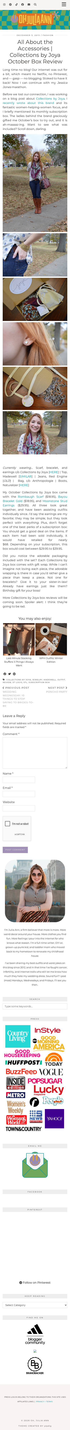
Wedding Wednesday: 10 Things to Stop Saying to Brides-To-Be (18, 696)
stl (25, 682)
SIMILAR (26, 476)
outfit (61, 680)
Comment (11, 734)
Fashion (48, 35)
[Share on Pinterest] (14, 674)
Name (8, 773)
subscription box (39, 682)
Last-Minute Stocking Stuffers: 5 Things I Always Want (19, 662)
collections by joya (18, 680)
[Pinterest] (10, 4)
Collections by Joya (50, 98)
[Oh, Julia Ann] (35, 17)
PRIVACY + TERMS (44, 1401)
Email (8, 788)
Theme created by (35, 1426)
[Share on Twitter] (9, 674)
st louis (17, 682)
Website (9, 802)
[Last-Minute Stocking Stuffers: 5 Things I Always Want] (19, 639)
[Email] (29, 4)
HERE (54, 472)
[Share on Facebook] (5, 674)
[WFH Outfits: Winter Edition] (51, 639)
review (7, 682)
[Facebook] (22, 4)
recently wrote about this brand (28, 103)
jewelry (37, 680)
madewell (50, 680)
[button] (65, 5)
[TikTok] (16, 4)
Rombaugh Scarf (30, 496)
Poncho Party (56, 689)
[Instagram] (4, 4)
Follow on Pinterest (36, 1282)
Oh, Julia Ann (40, 1420)
